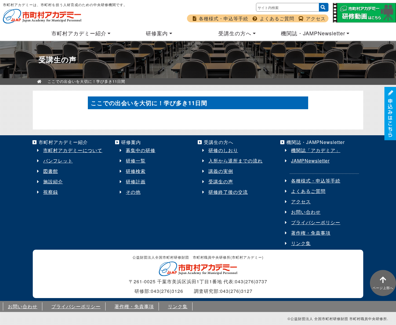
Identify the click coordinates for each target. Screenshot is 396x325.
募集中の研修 (140, 150)
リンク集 (301, 243)
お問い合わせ (306, 212)
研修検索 (136, 171)
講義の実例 (220, 171)
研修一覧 (136, 160)
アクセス (316, 18)
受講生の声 (220, 181)
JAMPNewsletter (310, 160)
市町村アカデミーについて (72, 150)
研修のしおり (223, 150)
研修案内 (157, 33)
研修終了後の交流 (228, 192)
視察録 (50, 192)
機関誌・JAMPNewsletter (313, 33)
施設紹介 (53, 181)
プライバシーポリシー (315, 222)
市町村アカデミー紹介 (78, 33)
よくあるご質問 (277, 18)
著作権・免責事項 (310, 232)
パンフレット (58, 160)
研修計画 (136, 181)
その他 (133, 192)
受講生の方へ (234, 33)
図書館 (50, 171)
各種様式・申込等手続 (223, 18)
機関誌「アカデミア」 (315, 150)
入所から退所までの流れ (235, 160)
